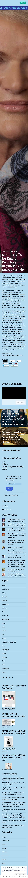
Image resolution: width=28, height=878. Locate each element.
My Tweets (5, 462)
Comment (20, 402)
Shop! (3, 646)
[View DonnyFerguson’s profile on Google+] (12, 677)
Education (4, 600)
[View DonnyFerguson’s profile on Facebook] (3, 677)
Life (3, 634)
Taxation (4, 657)
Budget (4, 585)
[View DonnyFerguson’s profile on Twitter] (6, 677)
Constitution (5, 589)
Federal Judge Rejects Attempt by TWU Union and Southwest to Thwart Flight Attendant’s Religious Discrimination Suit (13, 816)
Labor (3, 627)
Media (3, 638)
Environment (5, 251)
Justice (3, 623)
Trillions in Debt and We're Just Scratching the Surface (17, 557)
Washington (13, 251)
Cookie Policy (7, 871)
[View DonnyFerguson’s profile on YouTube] (9, 677)
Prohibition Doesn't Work (9, 642)
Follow (9, 489)
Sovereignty (5, 650)
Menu (23, 3)
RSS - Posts (5, 506)
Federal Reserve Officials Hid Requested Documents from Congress (16, 542)
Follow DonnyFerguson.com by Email (12, 466)
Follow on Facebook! (11, 450)
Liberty (4, 631)
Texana (4, 661)
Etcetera (4, 608)
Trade (3, 665)
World (4, 672)
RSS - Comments (6, 510)
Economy (4, 597)
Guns (3, 612)
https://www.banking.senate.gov (14, 355)
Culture (4, 593)
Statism (4, 653)
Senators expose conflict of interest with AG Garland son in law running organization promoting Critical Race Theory (14, 804)
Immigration (5, 619)
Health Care (5, 616)
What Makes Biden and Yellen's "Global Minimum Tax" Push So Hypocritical (17, 535)
